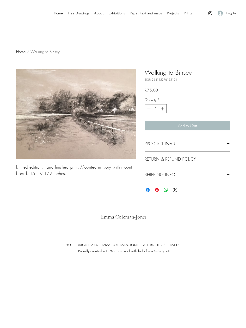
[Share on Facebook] (148, 190)
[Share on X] (175, 190)
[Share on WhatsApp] (166, 190)
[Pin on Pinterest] (157, 190)
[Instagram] (210, 13)
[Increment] (163, 108)
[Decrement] (148, 108)
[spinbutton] (155, 108)
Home (21, 51)
